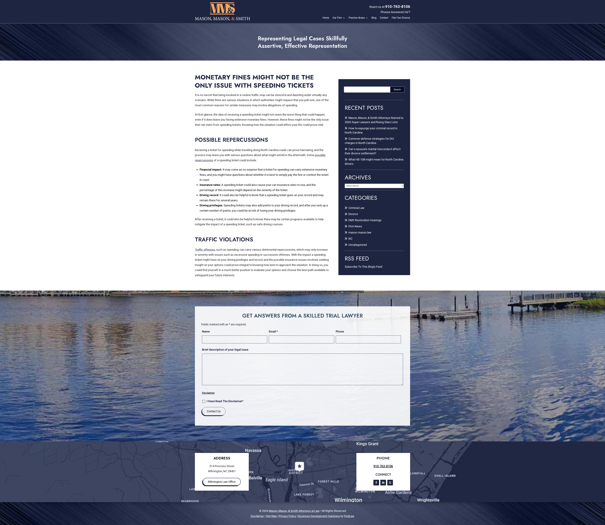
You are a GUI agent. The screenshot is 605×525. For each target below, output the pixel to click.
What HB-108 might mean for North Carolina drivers (374, 161)
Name (206, 331)
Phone (340, 331)
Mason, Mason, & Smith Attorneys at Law (294, 511)
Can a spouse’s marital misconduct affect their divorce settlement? (372, 151)
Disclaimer (208, 392)
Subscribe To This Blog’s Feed (363, 266)
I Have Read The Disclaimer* (225, 401)
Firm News (355, 226)
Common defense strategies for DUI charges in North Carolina (369, 141)
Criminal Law (356, 208)
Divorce (353, 214)
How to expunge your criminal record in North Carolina (371, 130)
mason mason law (360, 232)
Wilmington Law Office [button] (222, 481)
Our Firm (337, 18)
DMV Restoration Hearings (365, 220)
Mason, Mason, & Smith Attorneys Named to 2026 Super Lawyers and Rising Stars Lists (374, 120)
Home (326, 18)
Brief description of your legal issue (225, 349)
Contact (384, 18)
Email (273, 331)
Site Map (271, 516)
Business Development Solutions (319, 516)
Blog (373, 18)
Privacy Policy (287, 516)
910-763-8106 (397, 6)
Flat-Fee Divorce (401, 18)
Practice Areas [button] (357, 18)
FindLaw (349, 516)
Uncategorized (358, 244)
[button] (602, 502)
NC (350, 238)
